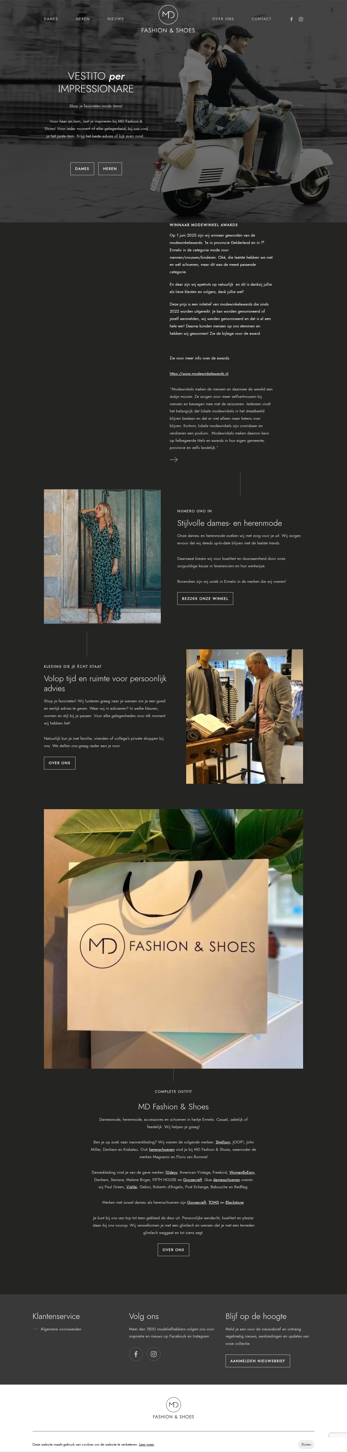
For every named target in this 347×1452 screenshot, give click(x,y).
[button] (136, 1354)
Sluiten (306, 1444)
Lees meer (146, 1444)
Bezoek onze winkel (205, 598)
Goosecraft (192, 1179)
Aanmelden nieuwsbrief (257, 1361)
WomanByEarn (241, 1172)
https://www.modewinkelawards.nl (199, 373)
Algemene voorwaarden (61, 1329)
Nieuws (115, 19)
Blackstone (234, 1202)
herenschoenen (162, 1149)
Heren (83, 19)
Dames (51, 19)
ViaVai (131, 1186)
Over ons (223, 19)
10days (171, 1172)
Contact (262, 19)
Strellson (223, 1142)
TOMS (214, 1202)
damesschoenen (226, 1179)
